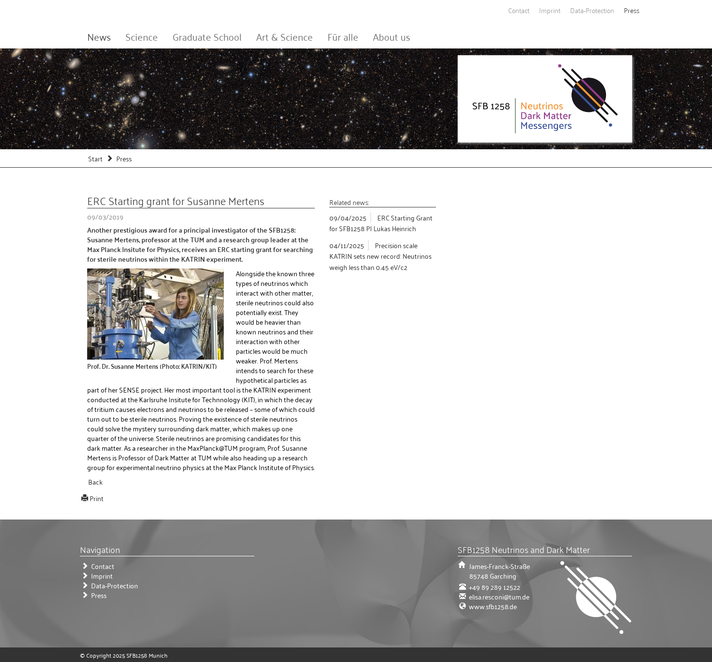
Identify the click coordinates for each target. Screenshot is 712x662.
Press (631, 10)
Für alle (342, 36)
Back (95, 481)
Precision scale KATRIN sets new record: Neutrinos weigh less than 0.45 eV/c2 (380, 256)
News (99, 36)
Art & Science (284, 36)
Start (95, 158)
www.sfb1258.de (492, 606)
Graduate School (207, 36)
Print (97, 498)
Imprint (549, 10)
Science (141, 36)
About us (391, 36)
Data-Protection (592, 10)
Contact (518, 10)
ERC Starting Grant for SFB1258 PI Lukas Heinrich (381, 222)
